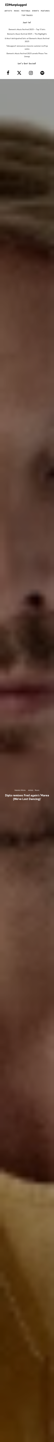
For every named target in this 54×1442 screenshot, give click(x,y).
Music (16, 11)
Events (35, 11)
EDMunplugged (16, 4)
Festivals (25, 11)
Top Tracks (27, 15)
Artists (8, 11)
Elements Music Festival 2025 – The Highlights (27, 34)
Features (45, 11)
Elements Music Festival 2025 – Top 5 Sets (27, 29)
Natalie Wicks (20, 790)
